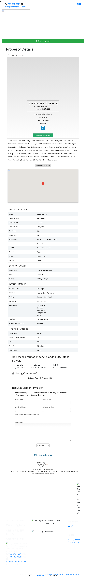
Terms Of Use (73, 542)
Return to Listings (16, 55)
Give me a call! (43, 41)
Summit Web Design (72, 574)
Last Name (47, 400)
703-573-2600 (15, 554)
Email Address (20, 407)
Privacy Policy (74, 539)
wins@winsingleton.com (15, 7)
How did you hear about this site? (27, 415)
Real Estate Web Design (55, 574)
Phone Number (48, 407)
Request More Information (43, 135)
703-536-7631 (14, 4)
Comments (19, 422)
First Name (19, 400)
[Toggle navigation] (81, 23)
